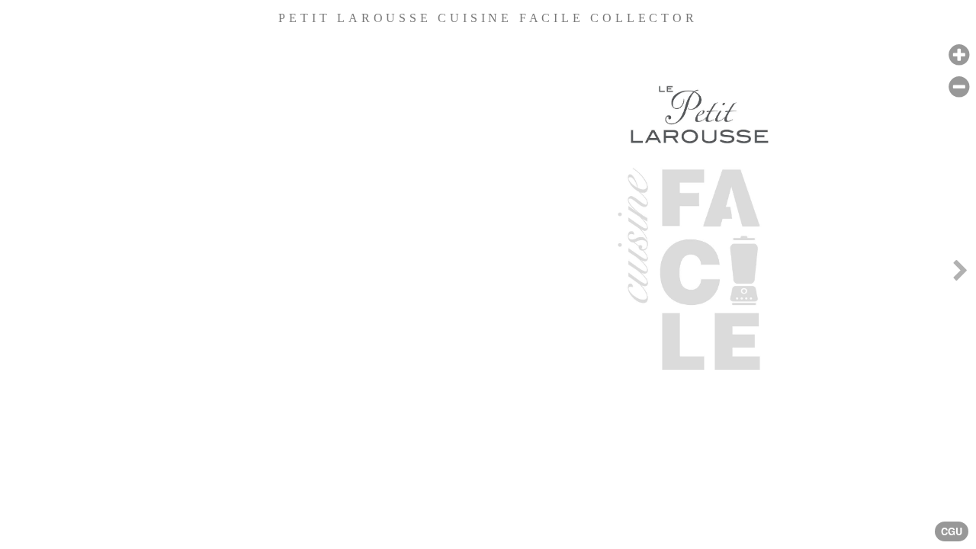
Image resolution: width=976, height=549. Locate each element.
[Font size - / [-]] (959, 87)
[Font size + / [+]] (959, 55)
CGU (951, 531)
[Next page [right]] (960, 274)
